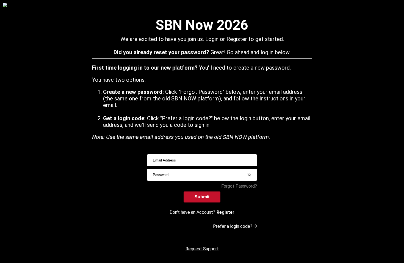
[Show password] (249, 175)
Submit (202, 196)
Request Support (202, 248)
